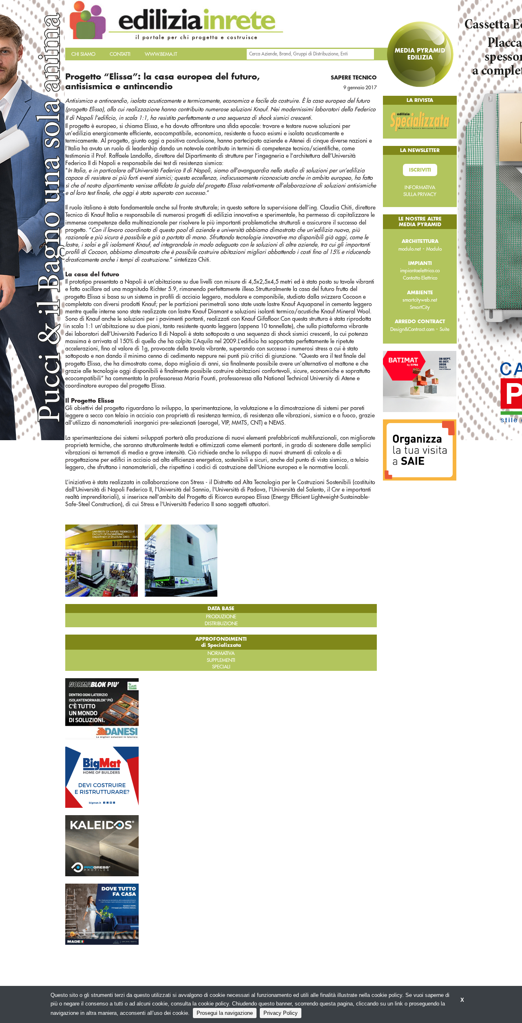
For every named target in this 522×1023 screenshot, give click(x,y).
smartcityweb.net (420, 300)
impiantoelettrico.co (420, 270)
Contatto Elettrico (420, 278)
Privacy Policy (280, 1013)
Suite (444, 329)
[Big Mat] (102, 777)
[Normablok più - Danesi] (102, 708)
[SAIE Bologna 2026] (419, 449)
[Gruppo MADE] (102, 914)
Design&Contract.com (412, 329)
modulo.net (409, 249)
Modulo (434, 249)
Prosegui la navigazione (225, 1013)
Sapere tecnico (354, 77)
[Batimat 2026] (419, 381)
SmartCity (420, 307)
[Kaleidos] (102, 845)
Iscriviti (420, 170)
